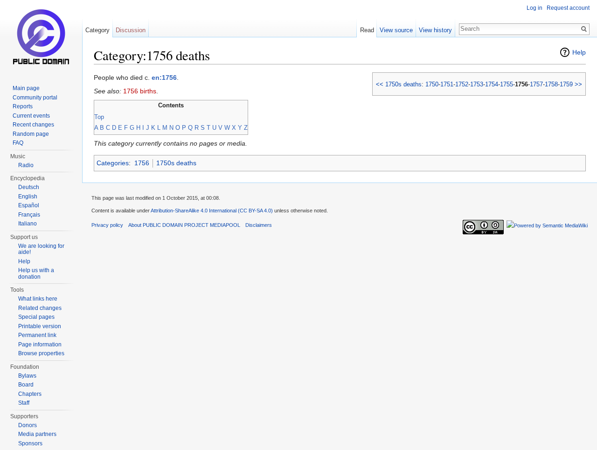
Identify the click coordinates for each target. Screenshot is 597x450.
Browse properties (41, 353)
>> (578, 84)
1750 (431, 84)
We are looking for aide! (41, 249)
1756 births (139, 91)
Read (367, 30)
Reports (23, 106)
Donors (27, 425)
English (27, 196)
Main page (26, 88)
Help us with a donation (36, 273)
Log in (534, 8)
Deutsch (28, 187)
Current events (31, 115)
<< (379, 84)
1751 (446, 84)
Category (97, 30)
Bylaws (27, 376)
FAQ (18, 143)
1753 (476, 84)
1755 (506, 84)
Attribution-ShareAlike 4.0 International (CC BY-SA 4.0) (212, 210)
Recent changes (33, 124)
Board (26, 384)
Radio (26, 165)
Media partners (37, 434)
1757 (536, 84)
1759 (566, 84)
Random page (31, 134)
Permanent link (37, 335)
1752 (461, 84)
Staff (23, 403)
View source (396, 30)
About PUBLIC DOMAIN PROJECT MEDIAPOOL (184, 225)
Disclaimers (258, 225)
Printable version (39, 326)
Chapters (30, 394)
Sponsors (30, 443)
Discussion (131, 30)
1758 (551, 84)
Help (579, 52)
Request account (568, 8)
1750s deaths (403, 84)
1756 (141, 163)
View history (435, 30)
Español (28, 205)
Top (99, 116)
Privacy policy (107, 225)
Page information (40, 344)
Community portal (35, 97)
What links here (37, 298)
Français (29, 214)
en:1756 (164, 77)
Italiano (27, 223)
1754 (491, 84)
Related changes (40, 308)
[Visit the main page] (41, 37)
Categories (113, 163)
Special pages (36, 317)
